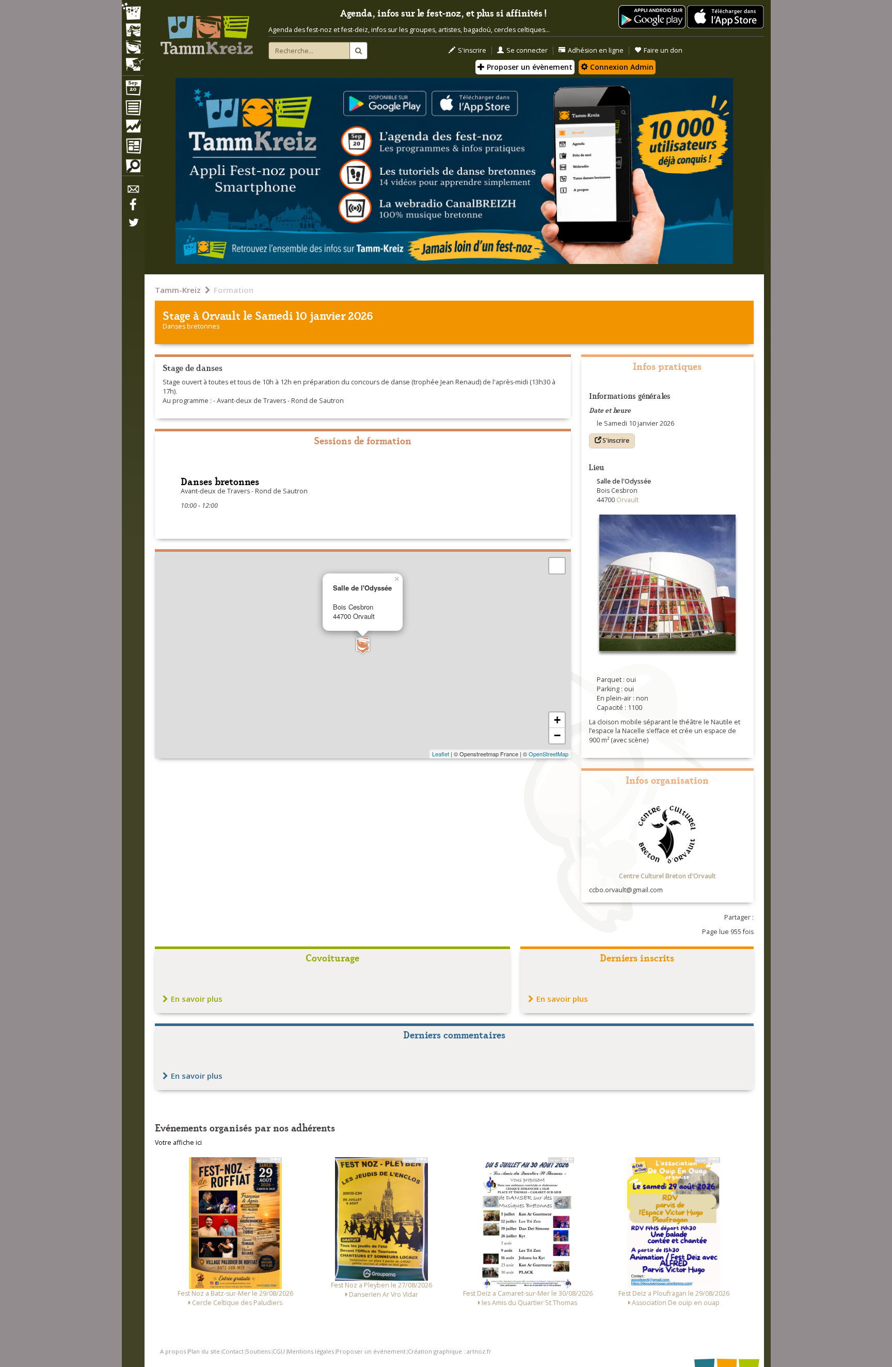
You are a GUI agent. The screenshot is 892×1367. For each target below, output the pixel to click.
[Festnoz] (133, 12)
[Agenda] (133, 90)
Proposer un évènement (528, 67)
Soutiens (258, 1351)
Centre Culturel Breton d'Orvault (667, 876)
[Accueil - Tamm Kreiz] (206, 31)
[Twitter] (133, 228)
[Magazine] (133, 147)
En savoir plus (196, 998)
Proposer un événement (371, 1351)
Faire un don (663, 50)
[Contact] (133, 191)
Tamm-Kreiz (178, 290)
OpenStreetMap (548, 754)
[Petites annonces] (133, 168)
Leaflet (440, 754)
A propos (173, 1351)
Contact (233, 1351)
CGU (279, 1351)
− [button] (557, 735)
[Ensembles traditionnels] (133, 60)
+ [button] (557, 719)
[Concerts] (133, 31)
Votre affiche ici (178, 1142)
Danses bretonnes (191, 326)
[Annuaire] (133, 109)
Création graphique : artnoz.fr (449, 1351)
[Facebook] (133, 208)
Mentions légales (310, 1351)
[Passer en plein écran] (557, 565)
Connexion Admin (621, 67)
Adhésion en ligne (596, 50)
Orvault (221, 315)
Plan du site (204, 1351)
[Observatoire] (133, 128)
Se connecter (527, 50)
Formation (233, 290)
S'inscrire (472, 50)
